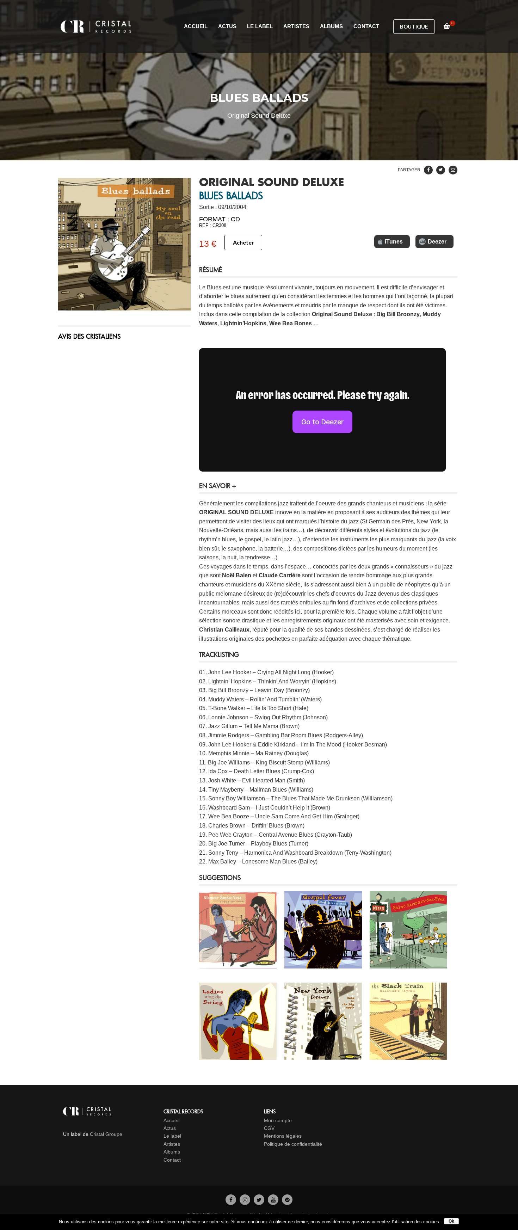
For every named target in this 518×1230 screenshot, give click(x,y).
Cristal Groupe (106, 1134)
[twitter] (259, 1199)
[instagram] (245, 1199)
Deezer (437, 242)
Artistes (172, 1144)
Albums (172, 1152)
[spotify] (287, 1199)
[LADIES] (238, 1055)
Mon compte (278, 1120)
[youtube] (273, 1199)
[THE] (408, 1055)
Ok (451, 1221)
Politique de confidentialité (293, 1144)
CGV (269, 1128)
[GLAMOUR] (238, 964)
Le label (172, 1136)
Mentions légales (283, 1136)
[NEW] (323, 1055)
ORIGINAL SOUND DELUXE (271, 183)
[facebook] (231, 1199)
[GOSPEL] (323, 964)
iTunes (394, 242)
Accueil (171, 1120)
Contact (172, 1160)
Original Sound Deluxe (342, 314)
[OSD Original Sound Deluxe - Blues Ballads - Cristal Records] (124, 244)
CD (235, 219)
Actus (170, 1128)
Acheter (243, 242)
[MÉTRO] (408, 964)
